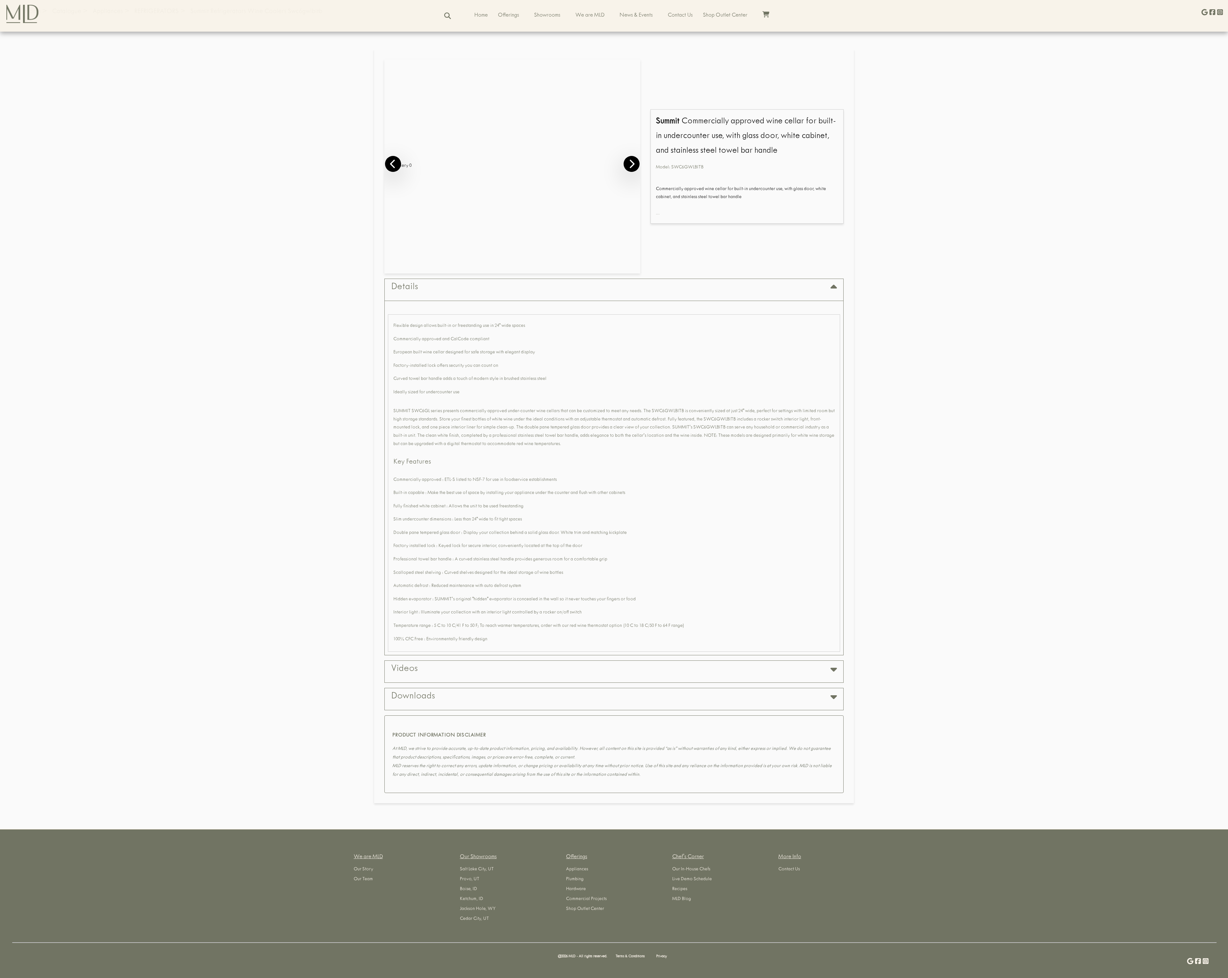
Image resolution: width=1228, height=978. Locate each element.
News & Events (636, 15)
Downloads (413, 697)
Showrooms (547, 15)
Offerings (508, 15)
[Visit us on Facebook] (1212, 13)
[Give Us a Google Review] (1204, 13)
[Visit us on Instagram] (1220, 13)
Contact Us (680, 15)
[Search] (447, 15)
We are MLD (589, 15)
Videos (404, 669)
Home (481, 15)
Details (404, 287)
